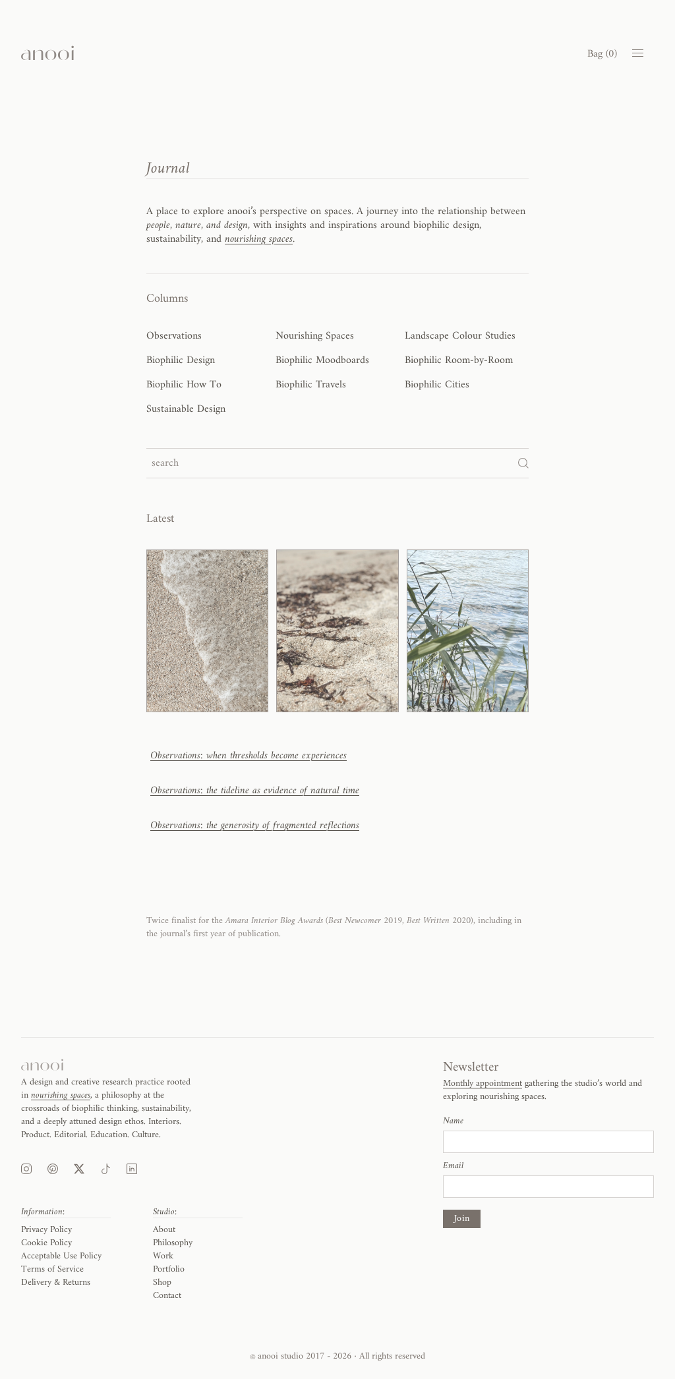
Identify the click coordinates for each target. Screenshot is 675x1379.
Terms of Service (52, 1269)
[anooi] (47, 53)
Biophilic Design (180, 360)
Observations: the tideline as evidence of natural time (254, 790)
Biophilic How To (183, 385)
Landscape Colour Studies (460, 336)
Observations (174, 336)
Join (461, 1218)
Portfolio (169, 1269)
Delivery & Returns (55, 1282)
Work (163, 1256)
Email (453, 1166)
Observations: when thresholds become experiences (248, 755)
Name (453, 1121)
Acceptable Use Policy (61, 1256)
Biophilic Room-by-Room (459, 360)
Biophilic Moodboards (322, 360)
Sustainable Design (185, 409)
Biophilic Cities (437, 385)
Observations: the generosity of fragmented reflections (254, 825)
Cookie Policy (46, 1243)
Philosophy (172, 1243)
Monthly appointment (482, 1083)
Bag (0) (602, 54)
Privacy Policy (46, 1230)
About (164, 1230)
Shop (162, 1282)
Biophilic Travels (311, 385)
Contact (167, 1295)
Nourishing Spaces (315, 336)
